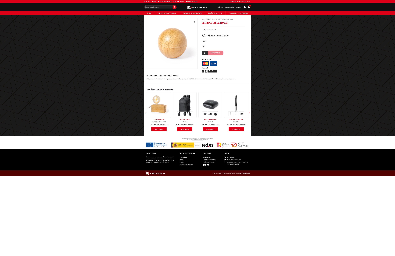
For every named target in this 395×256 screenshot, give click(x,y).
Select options (159, 129)
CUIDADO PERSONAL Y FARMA (213, 19)
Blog (232, 7)
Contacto (238, 7)
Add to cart (215, 53)
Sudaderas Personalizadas (192, 13)
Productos (220, 7)
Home (203, 19)
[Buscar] (174, 7)
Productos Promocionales (238, 13)
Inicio (149, 13)
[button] (145, 112)
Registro (227, 7)
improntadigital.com (244, 173)
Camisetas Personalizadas (167, 13)
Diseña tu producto (215, 13)
